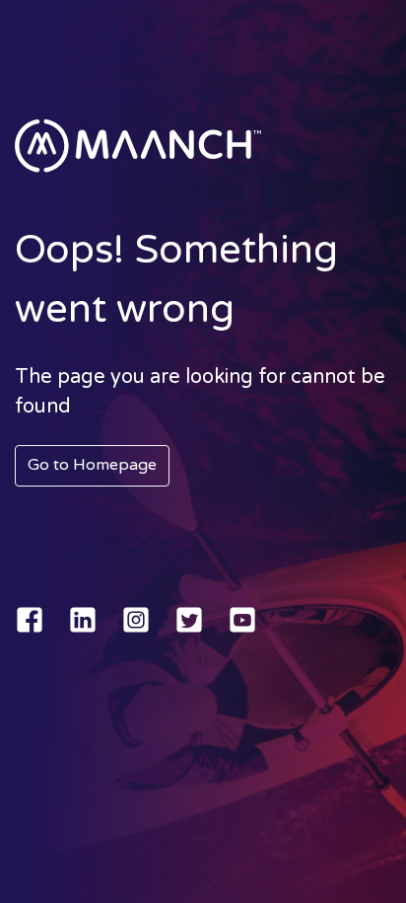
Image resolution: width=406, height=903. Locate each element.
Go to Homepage (92, 465)
